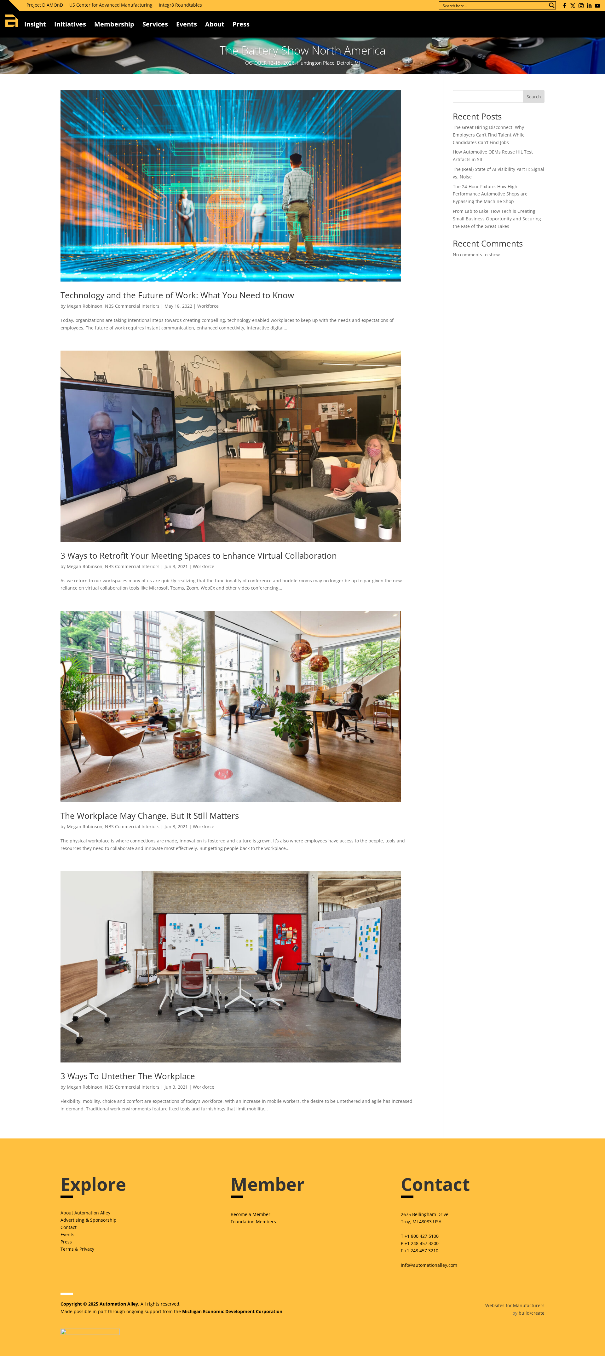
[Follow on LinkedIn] (589, 6)
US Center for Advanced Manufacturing (111, 5)
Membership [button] (114, 24)
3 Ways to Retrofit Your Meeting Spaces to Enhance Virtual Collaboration (198, 555)
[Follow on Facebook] (565, 6)
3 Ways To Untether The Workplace (127, 1076)
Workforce (208, 306)
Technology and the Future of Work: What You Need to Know (177, 295)
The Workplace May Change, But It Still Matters (149, 815)
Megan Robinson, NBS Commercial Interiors (113, 306)
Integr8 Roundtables (180, 5)
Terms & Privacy (77, 1249)
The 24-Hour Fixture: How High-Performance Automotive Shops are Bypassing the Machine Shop (490, 194)
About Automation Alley (85, 1213)
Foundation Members (253, 1222)
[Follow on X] (573, 6)
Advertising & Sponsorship (88, 1220)
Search (534, 97)
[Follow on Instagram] (581, 6)
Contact (68, 1227)
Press (66, 1242)
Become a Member (250, 1214)
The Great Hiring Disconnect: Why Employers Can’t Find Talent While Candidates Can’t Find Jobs (489, 134)
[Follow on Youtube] (597, 6)
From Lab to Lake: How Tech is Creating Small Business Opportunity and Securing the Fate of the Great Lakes (497, 218)
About (214, 24)
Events (186, 24)
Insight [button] (35, 24)
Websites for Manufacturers (514, 1305)
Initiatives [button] (70, 24)
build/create (531, 1313)
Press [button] (241, 24)
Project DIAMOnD (44, 5)
